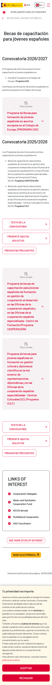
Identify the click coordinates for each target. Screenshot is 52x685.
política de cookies (11, 660)
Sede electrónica (24, 554)
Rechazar (26, 678)
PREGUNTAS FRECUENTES (19, 250)
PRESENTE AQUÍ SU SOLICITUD (18, 238)
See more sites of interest (26, 540)
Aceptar (26, 668)
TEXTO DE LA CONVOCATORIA (18, 224)
